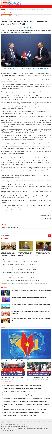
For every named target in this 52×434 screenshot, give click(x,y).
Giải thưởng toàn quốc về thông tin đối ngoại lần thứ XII (15, 360)
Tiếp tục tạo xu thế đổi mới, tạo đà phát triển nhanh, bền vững (43, 253)
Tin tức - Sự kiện (6, 13)
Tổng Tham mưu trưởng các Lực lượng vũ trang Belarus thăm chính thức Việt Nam (20, 261)
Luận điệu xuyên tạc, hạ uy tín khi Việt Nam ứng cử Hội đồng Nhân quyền (22, 385)
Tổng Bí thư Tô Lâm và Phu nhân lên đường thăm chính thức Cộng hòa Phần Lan (20, 259)
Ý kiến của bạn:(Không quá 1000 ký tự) (9, 227)
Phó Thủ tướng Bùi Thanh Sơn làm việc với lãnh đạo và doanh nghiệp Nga (18, 277)
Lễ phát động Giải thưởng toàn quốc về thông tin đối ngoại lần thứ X (21, 391)
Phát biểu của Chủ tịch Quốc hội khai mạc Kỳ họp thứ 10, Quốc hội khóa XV (18, 264)
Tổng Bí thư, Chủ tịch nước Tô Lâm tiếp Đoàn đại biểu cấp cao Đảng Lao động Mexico (25, 401)
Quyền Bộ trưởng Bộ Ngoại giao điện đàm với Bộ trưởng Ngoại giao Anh (18, 272)
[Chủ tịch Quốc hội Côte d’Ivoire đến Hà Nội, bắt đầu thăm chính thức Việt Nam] (5, 293)
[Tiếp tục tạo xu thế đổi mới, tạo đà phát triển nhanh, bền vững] (43, 246)
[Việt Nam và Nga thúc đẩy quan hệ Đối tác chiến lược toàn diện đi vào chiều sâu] (5, 320)
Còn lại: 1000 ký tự (5, 235)
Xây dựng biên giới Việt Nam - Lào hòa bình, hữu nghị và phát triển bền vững (30, 304)
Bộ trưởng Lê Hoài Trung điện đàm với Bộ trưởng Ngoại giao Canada (28, 297)
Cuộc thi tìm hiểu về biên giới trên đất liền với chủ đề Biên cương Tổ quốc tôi (23, 388)
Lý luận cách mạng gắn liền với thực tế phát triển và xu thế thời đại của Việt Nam (20, 269)
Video (3, 326)
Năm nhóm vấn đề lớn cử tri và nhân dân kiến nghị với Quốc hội (25, 253)
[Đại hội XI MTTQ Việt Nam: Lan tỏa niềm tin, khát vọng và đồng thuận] (13, 369)
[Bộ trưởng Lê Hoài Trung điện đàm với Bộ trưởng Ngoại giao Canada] (5, 299)
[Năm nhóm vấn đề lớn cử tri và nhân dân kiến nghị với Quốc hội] (26, 246)
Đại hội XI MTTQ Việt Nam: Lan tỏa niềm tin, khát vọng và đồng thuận (21, 395)
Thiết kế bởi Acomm (5, 432)
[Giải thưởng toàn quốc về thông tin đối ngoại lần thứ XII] (26, 344)
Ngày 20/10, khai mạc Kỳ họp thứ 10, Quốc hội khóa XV (14, 275)
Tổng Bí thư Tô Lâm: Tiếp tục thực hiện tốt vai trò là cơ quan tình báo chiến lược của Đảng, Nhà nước (24, 283)
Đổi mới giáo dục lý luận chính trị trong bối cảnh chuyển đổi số (20, 415)
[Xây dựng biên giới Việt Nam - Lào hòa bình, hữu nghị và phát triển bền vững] (5, 306)
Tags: (2, 221)
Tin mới (3, 9)
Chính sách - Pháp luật (14, 15)
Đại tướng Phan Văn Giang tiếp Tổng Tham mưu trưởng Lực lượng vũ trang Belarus (8, 253)
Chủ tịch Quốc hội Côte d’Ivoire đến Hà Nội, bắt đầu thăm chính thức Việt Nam (31, 290)
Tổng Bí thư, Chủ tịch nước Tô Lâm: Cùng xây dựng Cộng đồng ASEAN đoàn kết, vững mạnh (27, 398)
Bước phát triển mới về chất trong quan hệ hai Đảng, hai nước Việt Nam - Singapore (25, 409)
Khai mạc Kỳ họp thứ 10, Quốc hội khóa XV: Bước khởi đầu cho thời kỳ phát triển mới (20, 267)
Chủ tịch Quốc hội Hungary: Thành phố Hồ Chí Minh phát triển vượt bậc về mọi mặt (20, 280)
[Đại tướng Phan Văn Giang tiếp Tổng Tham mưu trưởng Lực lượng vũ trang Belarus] (8, 246)
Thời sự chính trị (4, 15)
